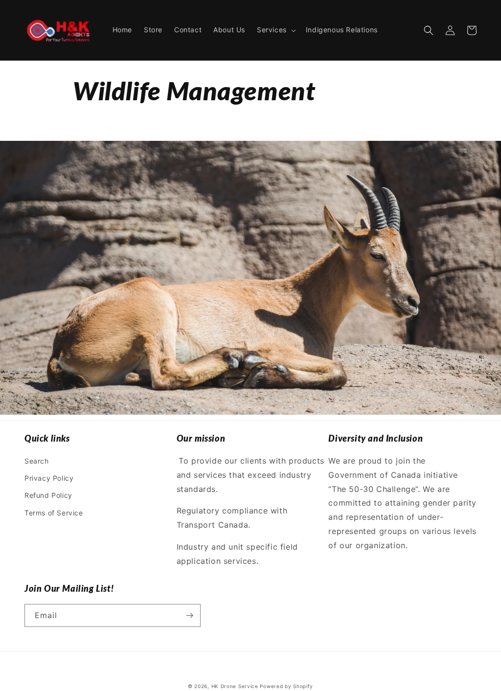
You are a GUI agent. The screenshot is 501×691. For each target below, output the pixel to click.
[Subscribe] (189, 615)
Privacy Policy (48, 478)
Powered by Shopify (286, 686)
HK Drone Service (234, 686)
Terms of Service (53, 513)
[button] (275, 30)
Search (36, 461)
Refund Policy (48, 495)
